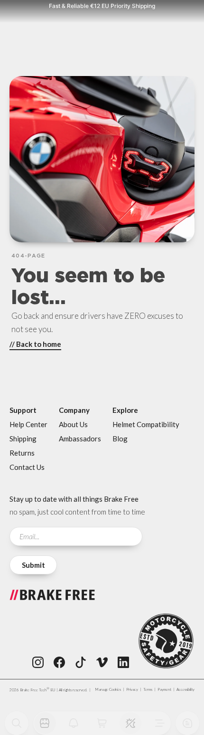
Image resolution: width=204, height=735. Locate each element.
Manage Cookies (108, 689)
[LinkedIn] (123, 662)
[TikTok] (81, 662)
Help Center (28, 424)
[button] (130, 723)
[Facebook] (59, 662)
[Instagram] (38, 662)
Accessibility (185, 689)
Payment (164, 689)
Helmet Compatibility (145, 424)
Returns (22, 453)
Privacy (132, 689)
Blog (120, 438)
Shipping (23, 438)
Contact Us (27, 467)
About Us (73, 424)
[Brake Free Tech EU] (52, 601)
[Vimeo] (102, 662)
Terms (147, 689)
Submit (33, 565)
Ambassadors (80, 438)
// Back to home (35, 344)
